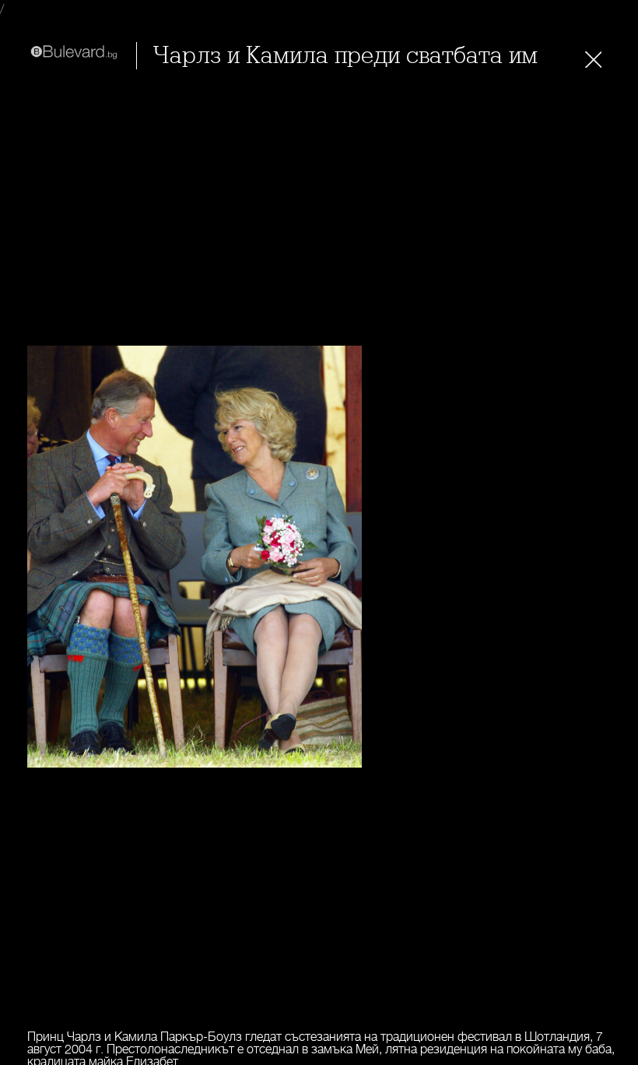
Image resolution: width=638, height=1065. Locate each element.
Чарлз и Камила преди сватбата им (345, 55)
